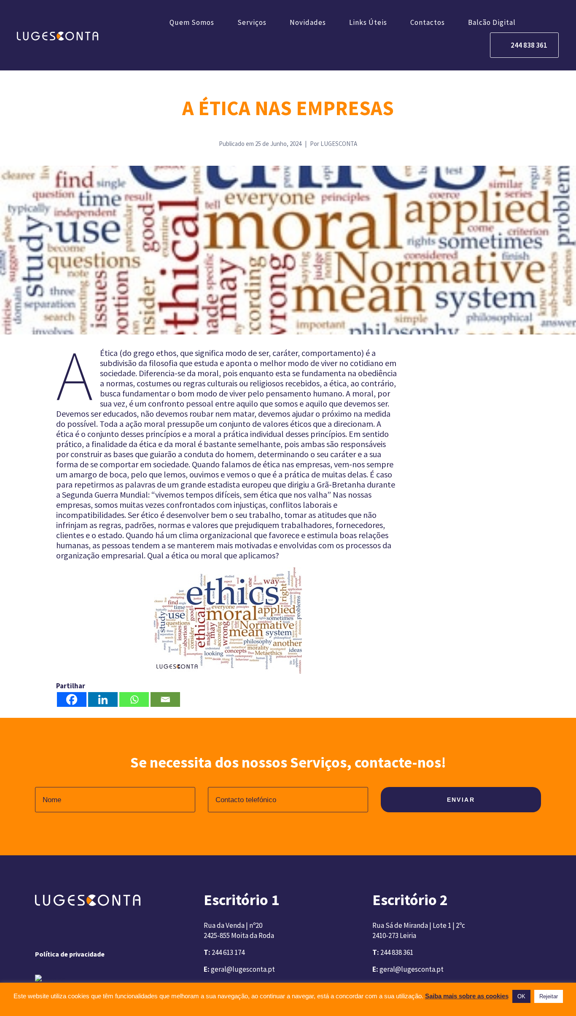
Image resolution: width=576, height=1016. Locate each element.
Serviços (251, 22)
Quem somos (192, 22)
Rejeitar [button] (548, 996)
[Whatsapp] (134, 699)
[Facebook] (71, 699)
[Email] (165, 699)
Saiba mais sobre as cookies (467, 996)
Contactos (427, 22)
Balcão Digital (492, 22)
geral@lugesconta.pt (243, 969)
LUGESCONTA (338, 144)
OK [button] (521, 996)
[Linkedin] (103, 699)
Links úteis (368, 22)
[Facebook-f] (40, 932)
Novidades (308, 22)
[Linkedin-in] (63, 932)
